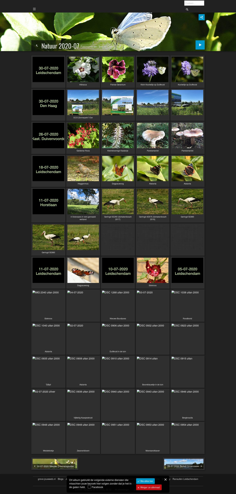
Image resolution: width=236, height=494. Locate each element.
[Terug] (37, 46)
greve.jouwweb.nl (47, 478)
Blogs (60, 478)
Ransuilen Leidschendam (185, 478)
